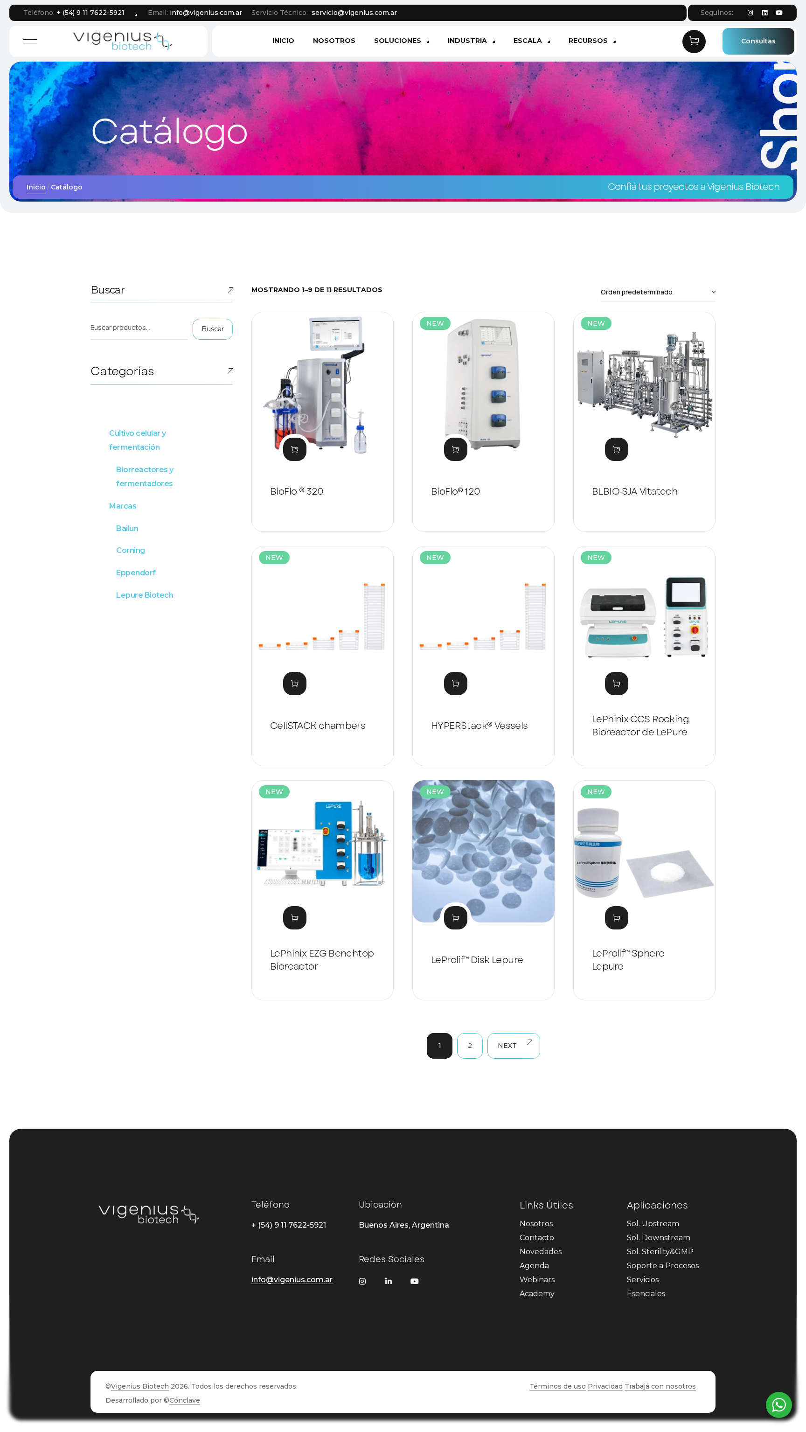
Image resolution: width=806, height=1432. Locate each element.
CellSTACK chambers (317, 726)
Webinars (537, 1279)
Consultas (758, 41)
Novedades (541, 1251)
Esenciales (646, 1293)
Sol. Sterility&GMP (660, 1251)
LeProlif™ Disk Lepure (477, 960)
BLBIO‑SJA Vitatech (634, 491)
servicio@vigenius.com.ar (354, 12)
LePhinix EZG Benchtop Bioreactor (322, 960)
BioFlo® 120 (455, 491)
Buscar (107, 290)
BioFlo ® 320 (297, 491)
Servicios (643, 1279)
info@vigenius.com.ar (206, 12)
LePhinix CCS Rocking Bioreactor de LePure (640, 726)
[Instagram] (750, 13)
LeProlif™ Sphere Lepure (628, 960)
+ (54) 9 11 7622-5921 (90, 12)
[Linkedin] (764, 13)
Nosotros (536, 1223)
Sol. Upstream (653, 1223)
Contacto (537, 1237)
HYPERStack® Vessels (479, 726)
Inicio (36, 187)
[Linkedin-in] (388, 1281)
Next (507, 1045)
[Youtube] (779, 13)
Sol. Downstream (658, 1237)
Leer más (294, 449)
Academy (537, 1293)
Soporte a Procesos (663, 1265)
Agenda (534, 1265)
